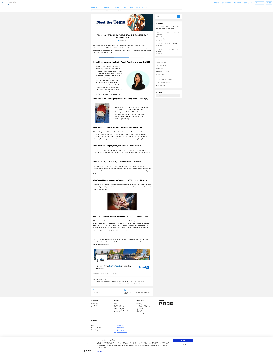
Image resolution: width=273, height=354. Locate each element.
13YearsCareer (96, 283)
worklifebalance (99, 281)
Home (92, 10)
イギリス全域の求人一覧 (120, 308)
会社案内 (138, 303)
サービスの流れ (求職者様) (143, 306)
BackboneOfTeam (143, 283)
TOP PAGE (94, 7)
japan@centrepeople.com (121, 330)
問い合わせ (94, 306)
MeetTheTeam (120, 281)
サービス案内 (94, 305)
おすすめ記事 (116, 7)
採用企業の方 (226, 3)
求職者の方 (237, 3)
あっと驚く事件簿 (104, 7)
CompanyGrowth (126, 283)
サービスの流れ (118, 305)
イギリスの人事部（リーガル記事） (164, 79)
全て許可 (183, 340)
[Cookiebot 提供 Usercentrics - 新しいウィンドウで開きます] (87, 351)
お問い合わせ (248, 3)
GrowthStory (119, 283)
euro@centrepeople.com (120, 332)
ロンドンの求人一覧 (119, 306)
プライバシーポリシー (142, 313)
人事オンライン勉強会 (161, 65)
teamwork (133, 281)
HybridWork (127, 281)
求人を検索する (118, 311)
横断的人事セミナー (160, 85)
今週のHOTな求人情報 (161, 62)
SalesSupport (112, 283)
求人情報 (216, 3)
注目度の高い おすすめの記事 (163, 71)
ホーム (207, 3)
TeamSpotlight (140, 281)
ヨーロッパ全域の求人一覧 (121, 310)
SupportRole (113, 281)
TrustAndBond (104, 283)
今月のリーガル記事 (127, 7)
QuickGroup (107, 281)
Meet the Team (98, 10)
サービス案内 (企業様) (142, 305)
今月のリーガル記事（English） (163, 82)
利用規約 (138, 311)
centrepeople (134, 283)
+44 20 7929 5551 (119, 325)
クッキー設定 (182, 344)
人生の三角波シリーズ (141, 7)
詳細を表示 (99, 351)
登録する (116, 303)
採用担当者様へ (95, 303)
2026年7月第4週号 (160, 39)
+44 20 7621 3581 (119, 328)
